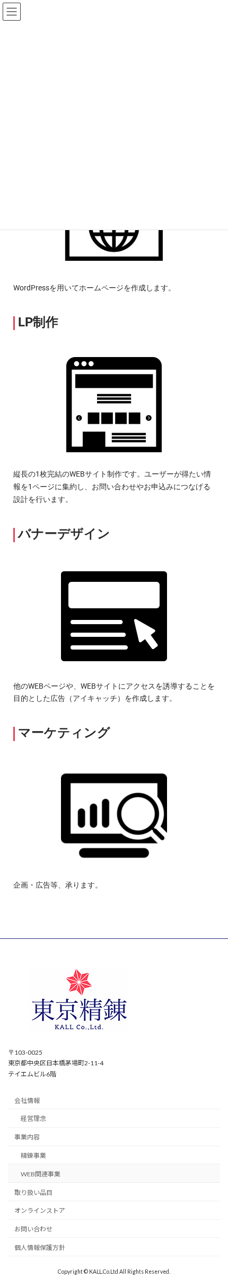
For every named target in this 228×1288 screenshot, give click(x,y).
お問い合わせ (33, 1229)
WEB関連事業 (40, 1174)
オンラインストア (39, 1210)
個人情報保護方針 (39, 1248)
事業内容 (27, 1137)
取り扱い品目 (33, 1192)
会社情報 (27, 1100)
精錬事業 (33, 1155)
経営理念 (33, 1118)
